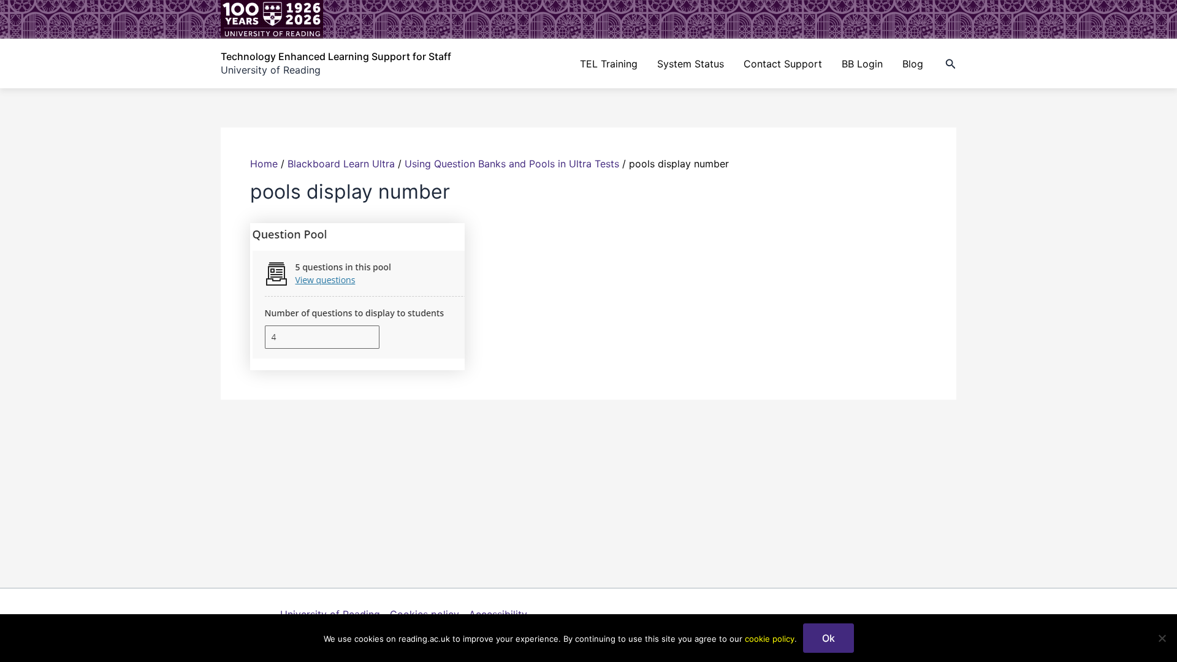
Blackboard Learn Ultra (341, 164)
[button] (950, 64)
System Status (690, 64)
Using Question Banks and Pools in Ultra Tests (512, 164)
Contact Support (783, 64)
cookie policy (769, 639)
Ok (828, 638)
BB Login (862, 64)
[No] (1162, 638)
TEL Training (609, 64)
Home (264, 164)
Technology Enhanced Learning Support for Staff (336, 56)
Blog (912, 64)
